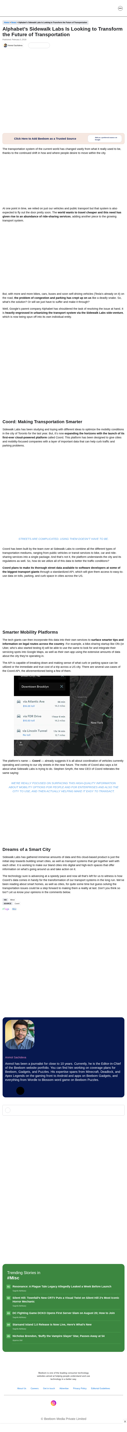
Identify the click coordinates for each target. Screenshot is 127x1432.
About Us (21, 1388)
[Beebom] (14, 8)
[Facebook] (36, 45)
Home (6, 22)
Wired (12, 900)
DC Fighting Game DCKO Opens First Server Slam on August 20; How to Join (64, 1313)
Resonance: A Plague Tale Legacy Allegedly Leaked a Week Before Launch (62, 1286)
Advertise (64, 1388)
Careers (35, 1388)
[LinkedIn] (31, 45)
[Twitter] (20, 1091)
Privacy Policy (80, 1388)
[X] (41, 45)
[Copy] (46, 45)
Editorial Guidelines (100, 1388)
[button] (113, 8)
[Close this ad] (125, 1421)
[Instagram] (53, 1403)
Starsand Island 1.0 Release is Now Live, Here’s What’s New (52, 1324)
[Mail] (73, 1403)
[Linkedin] (9, 1091)
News (13, 22)
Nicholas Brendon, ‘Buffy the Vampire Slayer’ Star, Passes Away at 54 (59, 1336)
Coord (17, 903)
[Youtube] (60, 1403)
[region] (63, 1428)
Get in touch (49, 1388)
